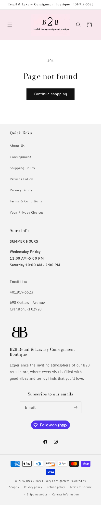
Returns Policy (21, 179)
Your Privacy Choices (27, 212)
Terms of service (81, 487)
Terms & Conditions (26, 201)
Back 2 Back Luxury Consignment (48, 481)
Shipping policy (37, 494)
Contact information (65, 494)
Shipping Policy (22, 168)
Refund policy (56, 487)
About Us (17, 145)
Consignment (20, 157)
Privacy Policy (21, 190)
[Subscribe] (75, 407)
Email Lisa (18, 282)
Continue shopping (50, 94)
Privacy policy (33, 487)
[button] (9, 24)
